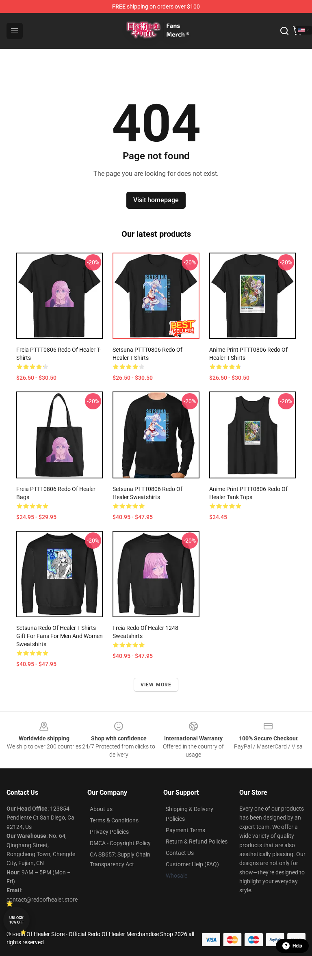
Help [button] (297, 946)
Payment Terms (185, 830)
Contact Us (180, 853)
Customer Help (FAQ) (192, 864)
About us (101, 809)
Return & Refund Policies (197, 841)
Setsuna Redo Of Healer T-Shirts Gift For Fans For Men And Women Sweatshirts (59, 636)
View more (156, 685)
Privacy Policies (109, 831)
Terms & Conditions (114, 820)
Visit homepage (156, 200)
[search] (284, 31)
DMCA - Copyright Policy (120, 843)
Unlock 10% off (16, 920)
